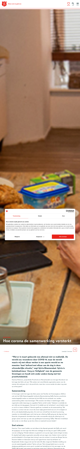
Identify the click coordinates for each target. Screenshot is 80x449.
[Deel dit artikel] (75, 350)
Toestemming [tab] (16, 216)
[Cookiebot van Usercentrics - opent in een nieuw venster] (67, 211)
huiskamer (17, 430)
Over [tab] (63, 216)
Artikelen (6, 351)
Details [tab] (40, 216)
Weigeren (17, 236)
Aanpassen (39, 236)
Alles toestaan (63, 236)
